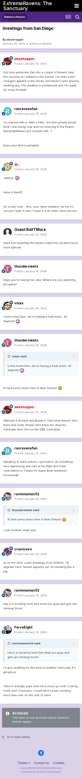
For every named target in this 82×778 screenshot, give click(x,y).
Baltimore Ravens (40, 43)
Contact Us (41, 763)
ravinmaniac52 (26, 494)
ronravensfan (25, 109)
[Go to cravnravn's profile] (7, 551)
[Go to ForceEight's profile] (7, 630)
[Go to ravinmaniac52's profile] (7, 496)
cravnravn (23, 549)
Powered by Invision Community (41, 771)
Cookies (59, 763)
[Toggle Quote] (9, 356)
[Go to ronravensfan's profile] (7, 111)
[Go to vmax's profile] (7, 306)
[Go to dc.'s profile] (7, 167)
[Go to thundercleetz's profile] (7, 269)
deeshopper (15, 39)
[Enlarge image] (17, 178)
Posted (30, 63)
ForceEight (23, 627)
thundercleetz (26, 266)
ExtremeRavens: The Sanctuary (27, 5)
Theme (22, 763)
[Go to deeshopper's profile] (7, 61)
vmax (19, 303)
